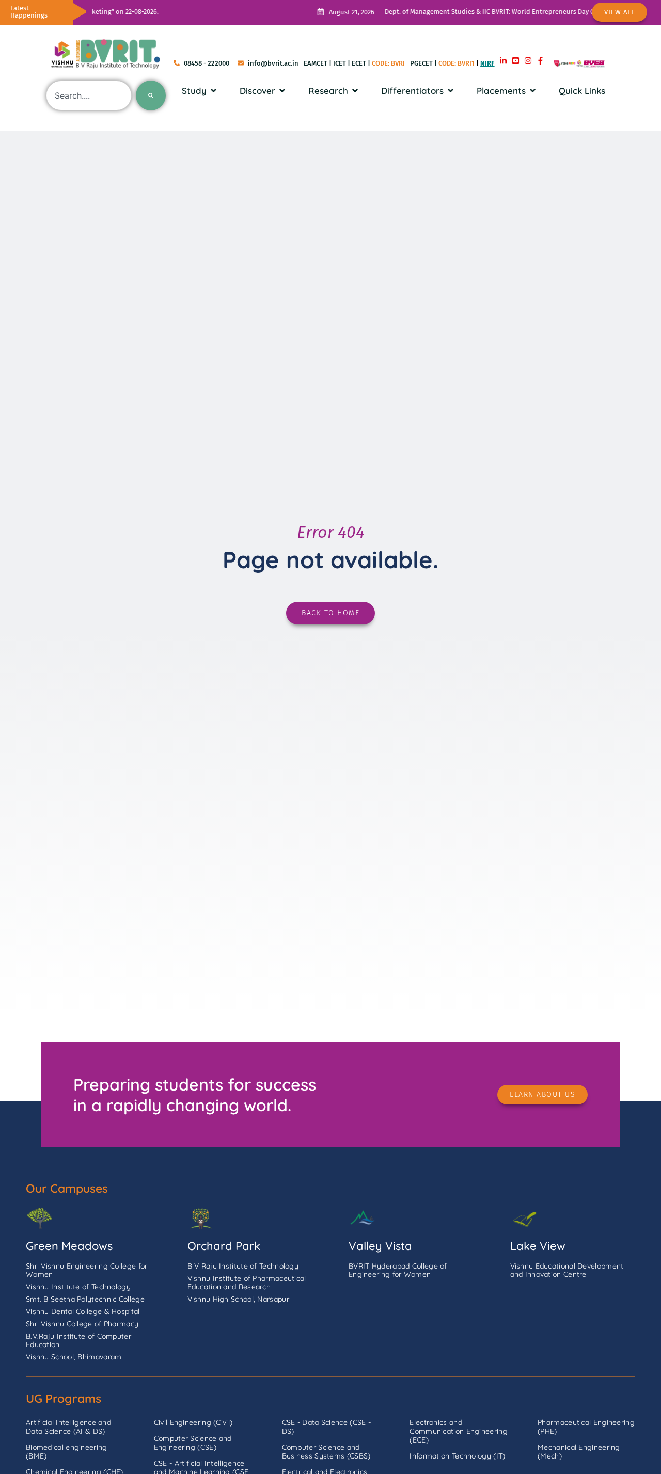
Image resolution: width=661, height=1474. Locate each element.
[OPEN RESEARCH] (355, 91)
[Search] (151, 95)
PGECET (421, 63)
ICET (339, 63)
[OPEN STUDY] (213, 91)
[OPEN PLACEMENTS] (532, 91)
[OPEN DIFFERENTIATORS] (450, 91)
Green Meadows (69, 1246)
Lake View (537, 1246)
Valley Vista (380, 1246)
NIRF (487, 63)
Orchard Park (223, 1246)
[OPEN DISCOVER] (282, 91)
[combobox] (89, 95)
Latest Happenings (29, 11)
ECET (359, 63)
